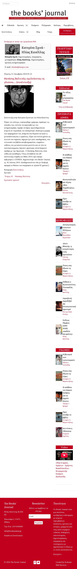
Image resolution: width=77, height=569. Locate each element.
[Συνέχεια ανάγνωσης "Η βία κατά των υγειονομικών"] (59, 127)
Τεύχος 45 (9, 176)
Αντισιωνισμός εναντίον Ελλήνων (69, 227)
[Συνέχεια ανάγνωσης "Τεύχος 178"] (64, 65)
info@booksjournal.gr (12, 531)
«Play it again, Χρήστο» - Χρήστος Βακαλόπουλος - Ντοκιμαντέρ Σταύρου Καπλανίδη (64, 469)
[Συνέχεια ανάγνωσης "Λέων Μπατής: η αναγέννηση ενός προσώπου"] (59, 251)
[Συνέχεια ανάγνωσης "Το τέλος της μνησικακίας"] (59, 97)
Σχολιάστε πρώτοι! (11, 180)
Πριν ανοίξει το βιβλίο (67, 201)
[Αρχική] (4, 25)
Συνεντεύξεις (18, 170)
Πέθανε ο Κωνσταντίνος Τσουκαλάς (69, 284)
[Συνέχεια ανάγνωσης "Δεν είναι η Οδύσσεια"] (59, 432)
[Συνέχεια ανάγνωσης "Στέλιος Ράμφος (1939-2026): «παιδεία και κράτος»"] (59, 329)
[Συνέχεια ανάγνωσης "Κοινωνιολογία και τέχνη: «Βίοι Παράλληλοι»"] (59, 186)
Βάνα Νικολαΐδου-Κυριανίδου (67, 235)
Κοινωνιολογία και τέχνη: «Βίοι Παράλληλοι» (69, 183)
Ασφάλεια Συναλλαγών (13, 535)
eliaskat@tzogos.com (19, 67)
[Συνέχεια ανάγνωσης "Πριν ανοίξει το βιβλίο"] (59, 204)
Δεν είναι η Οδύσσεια (67, 429)
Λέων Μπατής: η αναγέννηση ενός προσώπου (68, 249)
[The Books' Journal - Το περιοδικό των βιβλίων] (38, 14)
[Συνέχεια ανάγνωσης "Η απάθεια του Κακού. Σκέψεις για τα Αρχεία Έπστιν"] (59, 164)
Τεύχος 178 (64, 78)
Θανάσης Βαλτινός (22, 176)
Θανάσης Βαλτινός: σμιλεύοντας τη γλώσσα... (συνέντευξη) (24, 80)
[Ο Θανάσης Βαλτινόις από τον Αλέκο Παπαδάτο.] (20, 100)
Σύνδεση (72, 3)
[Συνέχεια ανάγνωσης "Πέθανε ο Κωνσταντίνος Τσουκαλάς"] (59, 287)
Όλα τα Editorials (66, 107)
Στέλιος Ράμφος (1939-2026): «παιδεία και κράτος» (68, 327)
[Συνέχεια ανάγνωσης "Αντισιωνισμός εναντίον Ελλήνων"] (59, 231)
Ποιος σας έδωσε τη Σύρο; (67, 141)
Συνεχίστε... (46, 183)
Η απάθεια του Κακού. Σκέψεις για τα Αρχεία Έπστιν (67, 161)
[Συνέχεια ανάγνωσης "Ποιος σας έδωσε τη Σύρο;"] (59, 143)
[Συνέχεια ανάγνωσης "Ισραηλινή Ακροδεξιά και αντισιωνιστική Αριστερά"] (59, 306)
